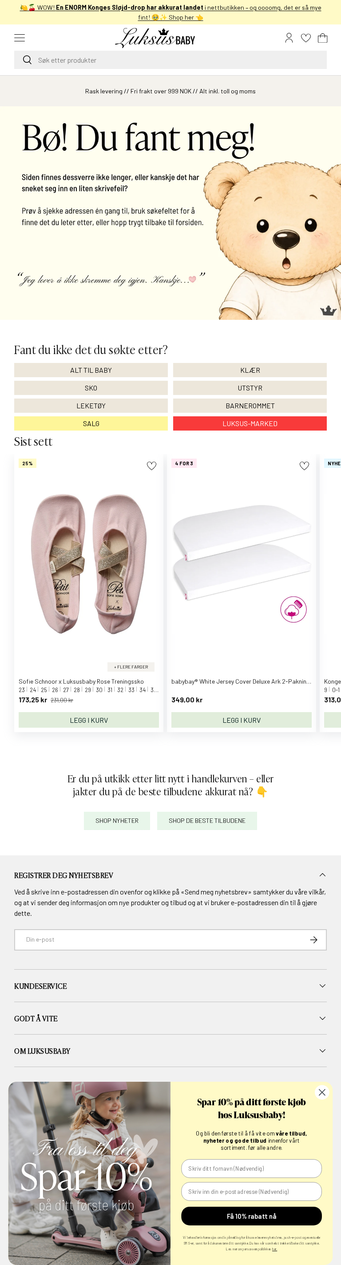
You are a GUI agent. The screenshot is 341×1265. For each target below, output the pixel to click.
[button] (322, 37)
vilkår (316, 891)
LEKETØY (91, 405)
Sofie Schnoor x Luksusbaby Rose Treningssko (81, 681)
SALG (91, 423)
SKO (91, 387)
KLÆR (250, 370)
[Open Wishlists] (306, 38)
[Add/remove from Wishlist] (151, 466)
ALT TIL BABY (91, 370)
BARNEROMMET (250, 405)
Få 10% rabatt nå (251, 1216)
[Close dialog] (322, 1092)
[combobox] (170, 60)
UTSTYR (250, 387)
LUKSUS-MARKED (250, 423)
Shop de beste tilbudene (207, 820)
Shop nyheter (117, 820)
